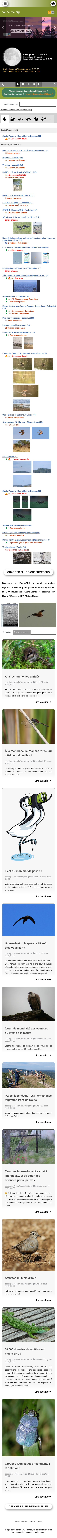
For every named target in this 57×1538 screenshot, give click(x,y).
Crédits (39, 1521)
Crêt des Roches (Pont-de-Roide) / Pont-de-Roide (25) (25, 247)
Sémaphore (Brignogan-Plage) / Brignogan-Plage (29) (25, 276)
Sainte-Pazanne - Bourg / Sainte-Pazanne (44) (21, 136)
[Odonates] (44, 119)
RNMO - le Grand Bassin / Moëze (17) (18, 195)
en (53, 12)
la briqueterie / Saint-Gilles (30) (15, 296)
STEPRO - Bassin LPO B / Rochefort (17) (19, 210)
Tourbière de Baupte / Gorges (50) (16, 525)
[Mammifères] (13, 119)
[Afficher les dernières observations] (16, 110)
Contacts (32, 1521)
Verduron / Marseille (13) (12, 165)
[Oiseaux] (5, 119)
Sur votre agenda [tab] (21, 632)
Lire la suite (41, 702)
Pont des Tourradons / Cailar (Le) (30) (18, 318)
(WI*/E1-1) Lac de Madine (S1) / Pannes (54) (21, 533)
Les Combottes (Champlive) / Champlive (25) (21, 268)
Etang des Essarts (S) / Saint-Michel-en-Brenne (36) (24, 353)
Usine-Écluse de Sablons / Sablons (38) (19, 415)
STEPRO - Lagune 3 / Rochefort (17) (17, 203)
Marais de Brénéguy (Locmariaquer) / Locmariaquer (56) (26, 540)
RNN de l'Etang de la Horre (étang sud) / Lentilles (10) (25, 150)
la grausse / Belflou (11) (12, 158)
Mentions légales (21, 1521)
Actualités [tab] (7, 632)
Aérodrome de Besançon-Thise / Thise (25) (20, 217)
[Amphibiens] (36, 119)
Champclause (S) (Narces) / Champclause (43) (22, 422)
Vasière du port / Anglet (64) (14, 547)
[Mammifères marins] (20, 119)
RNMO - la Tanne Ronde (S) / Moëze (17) (19, 172)
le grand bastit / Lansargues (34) (16, 325)
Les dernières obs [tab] (10, 104)
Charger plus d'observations (28, 572)
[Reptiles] (28, 119)
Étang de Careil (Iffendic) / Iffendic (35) (18, 332)
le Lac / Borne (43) (10, 457)
